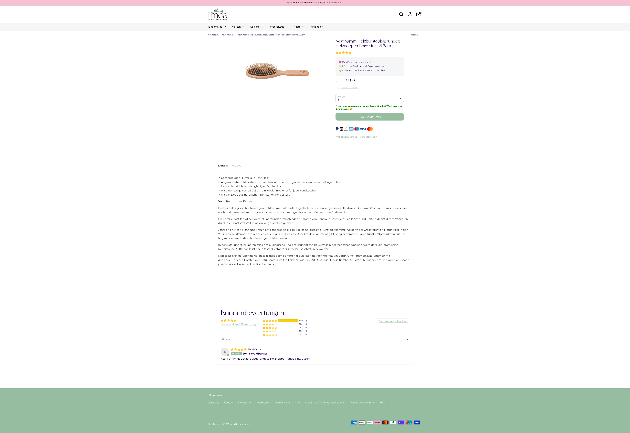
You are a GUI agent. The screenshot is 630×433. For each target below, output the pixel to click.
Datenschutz (282, 402)
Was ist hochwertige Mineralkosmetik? (356, 137)
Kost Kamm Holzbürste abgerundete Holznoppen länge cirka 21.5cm (271, 34)
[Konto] (410, 14)
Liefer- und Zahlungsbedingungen (325, 402)
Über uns (213, 402)
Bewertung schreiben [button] (393, 321)
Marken (236, 27)
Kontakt (228, 402)
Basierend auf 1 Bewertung (238, 324)
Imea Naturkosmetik (240, 424)
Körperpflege (277, 27)
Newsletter (245, 402)
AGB (297, 402)
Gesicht (255, 27)
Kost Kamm (228, 34)
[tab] (223, 166)
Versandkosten (349, 87)
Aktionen (316, 27)
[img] (239, 349)
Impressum (263, 402)
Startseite (213, 34)
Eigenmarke (215, 27)
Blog (382, 402)
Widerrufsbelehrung (362, 402)
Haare (297, 27)
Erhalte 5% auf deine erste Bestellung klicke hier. (315, 2)
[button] (343, 52)
